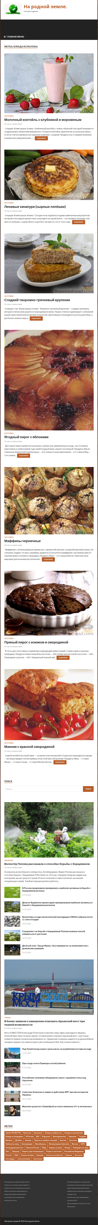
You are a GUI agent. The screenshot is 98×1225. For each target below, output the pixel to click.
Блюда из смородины (14, 1136)
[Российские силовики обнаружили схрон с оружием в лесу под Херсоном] (12, 1086)
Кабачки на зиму (12, 1144)
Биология (27, 1133)
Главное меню (15, 36)
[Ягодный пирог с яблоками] (49, 381)
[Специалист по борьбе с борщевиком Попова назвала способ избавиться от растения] (12, 940)
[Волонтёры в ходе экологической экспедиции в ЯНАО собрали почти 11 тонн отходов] (12, 926)
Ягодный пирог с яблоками (26, 437)
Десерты (9, 1140)
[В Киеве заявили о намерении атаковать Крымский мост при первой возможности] (49, 1015)
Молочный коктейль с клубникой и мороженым (42, 120)
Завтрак (28, 1140)
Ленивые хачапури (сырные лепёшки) (35, 207)
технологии (37, 1159)
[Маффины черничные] (49, 501)
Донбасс (18, 1140)
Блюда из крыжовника (74, 1133)
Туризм (7, 1017)
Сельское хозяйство (54, 1155)
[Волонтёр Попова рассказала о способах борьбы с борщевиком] (49, 858)
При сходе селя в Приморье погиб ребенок (44, 1063)
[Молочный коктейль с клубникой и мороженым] (49, 84)
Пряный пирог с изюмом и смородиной (36, 642)
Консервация (27, 1144)
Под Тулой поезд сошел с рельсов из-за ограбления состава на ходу (56, 1049)
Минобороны (40, 1144)
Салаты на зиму (27, 1155)
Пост (7, 1151)
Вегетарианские (59, 1136)
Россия (9, 1155)
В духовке (46, 1136)
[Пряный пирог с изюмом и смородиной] (49, 604)
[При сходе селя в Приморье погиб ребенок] (12, 1072)
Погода (67, 1148)
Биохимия (38, 1133)
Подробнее (41, 138)
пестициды (10, 1159)
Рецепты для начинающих (33, 1151)
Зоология (73, 1140)
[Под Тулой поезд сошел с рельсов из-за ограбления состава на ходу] (12, 1058)
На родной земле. (45, 6)
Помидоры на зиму (80, 1148)
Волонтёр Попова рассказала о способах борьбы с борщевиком (47, 863)
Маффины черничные (22, 541)
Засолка (63, 1140)
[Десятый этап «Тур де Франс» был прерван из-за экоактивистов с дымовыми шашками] (12, 954)
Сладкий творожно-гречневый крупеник (37, 300)
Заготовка (9, 116)
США (16, 1155)
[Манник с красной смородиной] (49, 705)
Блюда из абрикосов (53, 1133)
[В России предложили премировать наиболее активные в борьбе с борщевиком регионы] (12, 897)
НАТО (83, 1144)
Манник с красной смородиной (29, 747)
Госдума (82, 1136)
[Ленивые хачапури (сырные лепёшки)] (49, 176)
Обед (44, 1148)
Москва (75, 1144)
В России (30, 1136)
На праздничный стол (14, 1148)
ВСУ (37, 1136)
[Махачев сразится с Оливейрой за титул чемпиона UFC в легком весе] (12, 1115)
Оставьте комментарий (13, 124)
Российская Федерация (74, 1151)
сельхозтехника (23, 1159)
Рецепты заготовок (54, 1151)
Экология (8, 860)
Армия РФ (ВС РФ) (13, 1133)
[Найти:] (49, 789)
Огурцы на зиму (55, 1148)
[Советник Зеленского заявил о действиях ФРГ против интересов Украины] (12, 1101)
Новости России (32, 1148)
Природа (15, 1151)
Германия (72, 1136)
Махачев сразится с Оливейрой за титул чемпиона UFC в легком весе (57, 1106)
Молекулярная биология (59, 1144)
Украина (68, 1155)
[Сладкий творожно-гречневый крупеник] (49, 264)
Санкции (39, 1155)
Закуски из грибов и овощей (45, 1140)
